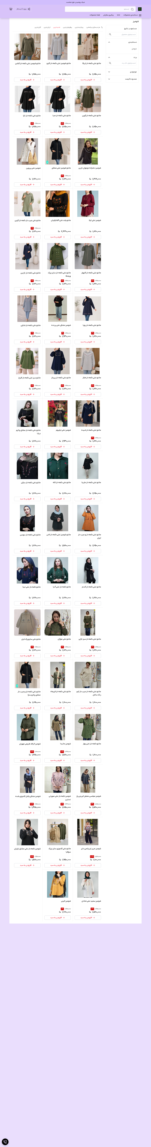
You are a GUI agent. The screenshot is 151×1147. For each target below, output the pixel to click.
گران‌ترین (38, 27)
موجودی (133, 72)
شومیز (134, 49)
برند (135, 57)
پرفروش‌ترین (67, 27)
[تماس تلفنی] (5, 1142)
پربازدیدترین (79, 27)
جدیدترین (56, 27)
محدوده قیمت (131, 79)
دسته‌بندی (132, 42)
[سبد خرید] (10, 9)
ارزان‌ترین (47, 27)
